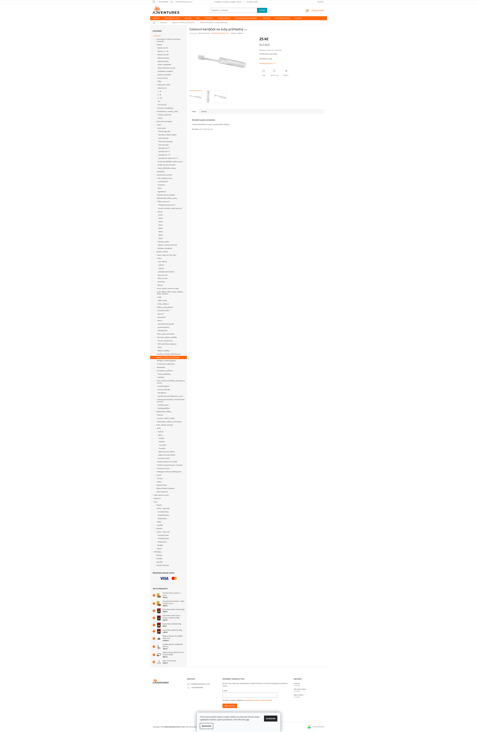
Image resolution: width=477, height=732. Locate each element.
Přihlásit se (229, 706)
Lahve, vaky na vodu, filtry (166, 255)
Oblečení (157, 498)
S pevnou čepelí (164, 458)
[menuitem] (156, 18)
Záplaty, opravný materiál (167, 245)
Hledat (262, 10)
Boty (155, 502)
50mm (160, 238)
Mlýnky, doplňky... (164, 350)
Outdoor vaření (162, 252)
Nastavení (206, 726)
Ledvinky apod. (163, 405)
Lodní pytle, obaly (163, 85)
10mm (160, 215)
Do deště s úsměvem (165, 371)
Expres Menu (298, 695)
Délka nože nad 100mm (166, 455)
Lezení (158, 475)
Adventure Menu (300, 689)
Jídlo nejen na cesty (161, 495)
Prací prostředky (164, 389)
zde (247, 719)
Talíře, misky (162, 300)
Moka (160, 347)
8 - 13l (160, 98)
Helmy (159, 482)
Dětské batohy (163, 61)
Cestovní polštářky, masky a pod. (170, 161)
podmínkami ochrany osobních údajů (258, 700)
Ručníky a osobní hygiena (166, 360)
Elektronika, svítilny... (164, 411)
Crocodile (162, 445)
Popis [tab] (194, 111)
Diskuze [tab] (204, 111)
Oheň (160, 188)
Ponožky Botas (163, 512)
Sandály (160, 525)
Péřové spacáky (164, 131)
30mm (160, 228)
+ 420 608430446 (197, 687)
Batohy (159, 44)
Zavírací (160, 432)
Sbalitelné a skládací (165, 71)
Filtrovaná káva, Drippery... (167, 344)
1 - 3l (159, 91)
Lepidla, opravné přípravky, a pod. (170, 396)
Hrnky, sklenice (163, 304)
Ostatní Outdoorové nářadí (167, 462)
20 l (159, 101)
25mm (160, 225)
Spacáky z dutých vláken (167, 135)
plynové (161, 314)
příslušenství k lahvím (166, 272)
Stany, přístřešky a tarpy (167, 168)
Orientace (161, 185)
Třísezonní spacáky (165, 141)
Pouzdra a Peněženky (165, 108)
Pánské (159, 505)
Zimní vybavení (161, 492)
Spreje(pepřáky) (164, 408)
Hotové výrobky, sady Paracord (170, 208)
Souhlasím (270, 718)
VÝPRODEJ (158, 552)
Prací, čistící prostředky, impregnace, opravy (171, 382)
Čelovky (160, 415)
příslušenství (162, 330)
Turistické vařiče (163, 310)
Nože (159, 428)
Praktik (161, 438)
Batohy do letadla (164, 75)
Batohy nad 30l (163, 54)
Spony (160, 212)
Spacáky (159, 562)
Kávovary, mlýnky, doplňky (167, 337)
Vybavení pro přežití (164, 175)
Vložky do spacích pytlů (166, 165)
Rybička (162, 441)
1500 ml (161, 268)
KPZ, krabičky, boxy (165, 178)
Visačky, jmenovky (164, 115)
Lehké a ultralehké (164, 64)
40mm (160, 235)
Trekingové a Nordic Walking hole (168, 472)
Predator (162, 448)
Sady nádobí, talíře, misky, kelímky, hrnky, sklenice (170, 293)
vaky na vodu (162, 275)
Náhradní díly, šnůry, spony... (167, 198)
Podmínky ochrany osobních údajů (228, 2)
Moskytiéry (161, 367)
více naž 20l (162, 105)
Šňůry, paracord (164, 201)
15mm (160, 218)
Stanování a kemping (164, 121)
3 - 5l (159, 95)
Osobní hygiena (163, 386)
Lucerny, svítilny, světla (165, 418)
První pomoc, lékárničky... (166, 364)
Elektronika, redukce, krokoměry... (170, 422)
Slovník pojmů (252, 2)
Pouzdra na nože (163, 468)
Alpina (159, 522)
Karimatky (160, 171)
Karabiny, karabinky (165, 248)
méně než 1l (162, 88)
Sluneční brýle (161, 485)
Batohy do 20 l (163, 48)
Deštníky (161, 377)
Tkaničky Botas (163, 515)
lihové (160, 320)
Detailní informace (266, 63)
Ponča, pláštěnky (164, 374)
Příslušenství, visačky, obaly (167, 111)
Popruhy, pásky (163, 242)
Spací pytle (162, 128)
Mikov (160, 435)
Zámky (160, 118)
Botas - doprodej (163, 508)
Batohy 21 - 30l (163, 51)
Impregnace (162, 393)
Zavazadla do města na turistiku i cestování (168, 40)
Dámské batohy (163, 58)
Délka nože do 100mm (166, 452)
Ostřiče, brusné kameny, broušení (169, 465)
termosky (161, 282)
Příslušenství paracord (166, 205)
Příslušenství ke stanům (166, 195)
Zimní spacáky (163, 145)
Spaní (159, 125)
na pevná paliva (163, 327)
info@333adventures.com (200, 684)
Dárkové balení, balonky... (165, 488)
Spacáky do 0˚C (164, 151)
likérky (160, 285)
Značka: (237, 33)
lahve (160, 258)
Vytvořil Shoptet (318, 727)
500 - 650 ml (162, 261)
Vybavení (157, 36)
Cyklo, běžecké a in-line (166, 68)
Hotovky (297, 683)
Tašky (159, 81)
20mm (160, 221)
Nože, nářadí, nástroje (164, 425)
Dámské (159, 528)
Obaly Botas (162, 518)
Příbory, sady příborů (165, 307)
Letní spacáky (163, 138)
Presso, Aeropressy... (166, 341)
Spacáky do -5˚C (164, 155)
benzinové (161, 317)
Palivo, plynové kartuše (165, 334)
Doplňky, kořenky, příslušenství (168, 354)
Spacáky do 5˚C (164, 148)
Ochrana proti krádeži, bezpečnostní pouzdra (170, 400)
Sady (159, 297)
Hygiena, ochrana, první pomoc (167, 357)
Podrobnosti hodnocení (219, 33)
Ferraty (159, 478)
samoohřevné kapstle (166, 324)
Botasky (159, 555)
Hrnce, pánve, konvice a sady (168, 288)
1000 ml (161, 265)
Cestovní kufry (162, 78)
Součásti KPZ (163, 181)
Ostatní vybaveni (162, 565)
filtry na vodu (162, 278)
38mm (160, 231)
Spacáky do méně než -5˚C (168, 158)
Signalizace (162, 191)
